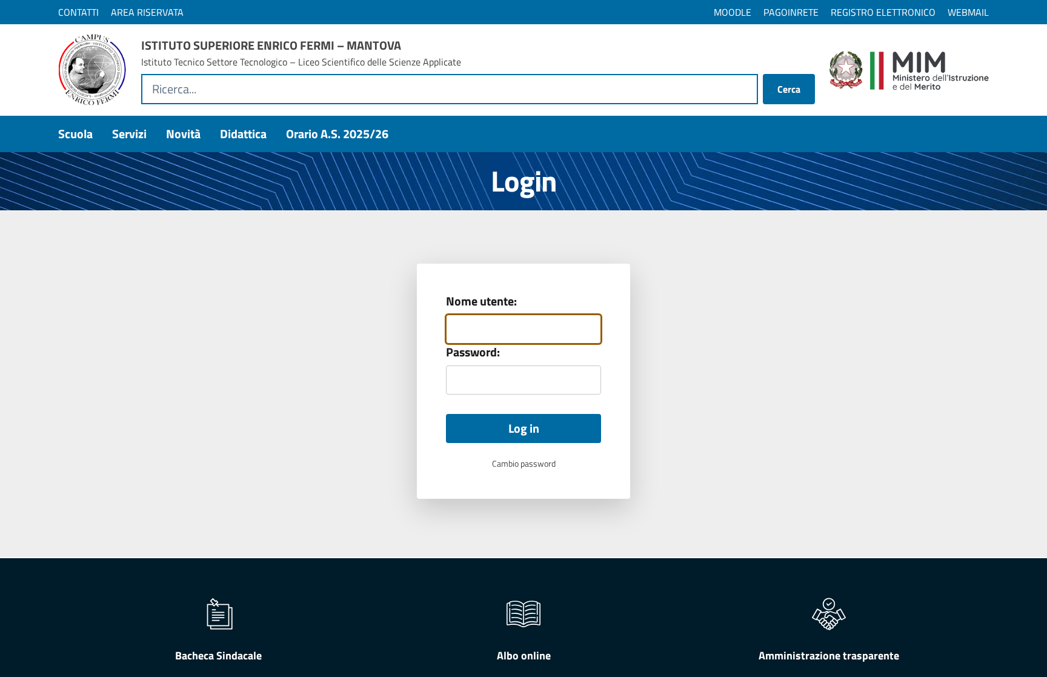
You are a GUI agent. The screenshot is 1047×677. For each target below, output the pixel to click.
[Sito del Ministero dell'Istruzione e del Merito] (909, 70)
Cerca (788, 89)
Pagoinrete (791, 12)
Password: (473, 352)
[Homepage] (92, 70)
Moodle (732, 12)
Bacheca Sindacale (218, 655)
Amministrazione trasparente (829, 655)
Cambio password (524, 464)
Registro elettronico (883, 12)
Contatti (78, 12)
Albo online (524, 655)
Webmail (968, 12)
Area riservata (147, 12)
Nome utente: (481, 301)
